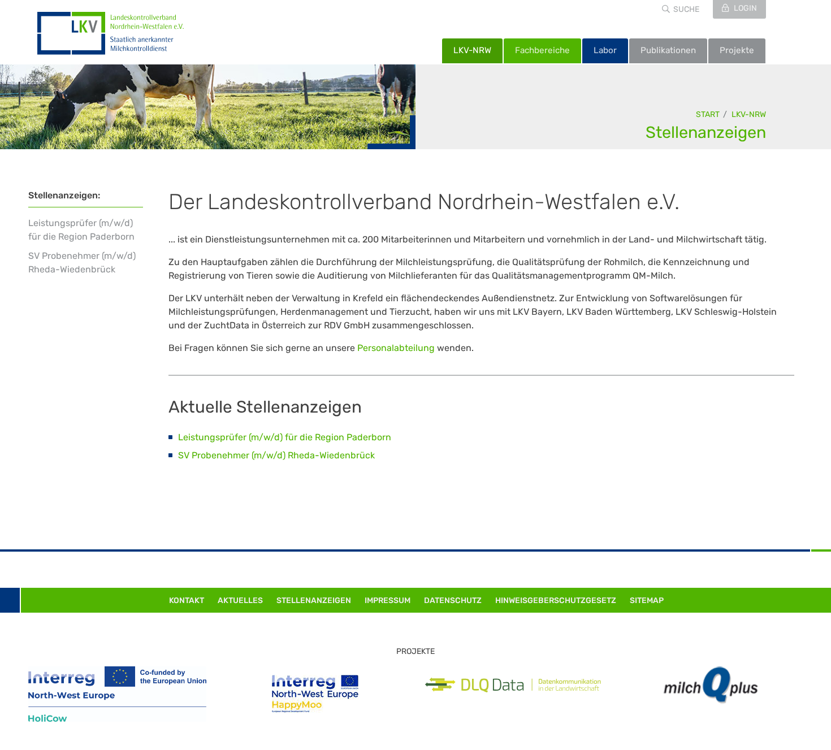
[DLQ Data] (513, 685)
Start (708, 114)
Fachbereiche (542, 50)
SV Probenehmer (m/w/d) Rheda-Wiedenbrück (82, 262)
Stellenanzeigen (706, 132)
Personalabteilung (396, 348)
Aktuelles (240, 600)
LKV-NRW (472, 50)
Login (744, 8)
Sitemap (647, 600)
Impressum (387, 600)
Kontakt (186, 600)
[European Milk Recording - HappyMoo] (315, 694)
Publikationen (668, 50)
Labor (605, 50)
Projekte (737, 50)
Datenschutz (453, 600)
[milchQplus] (710, 685)
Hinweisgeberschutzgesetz (555, 600)
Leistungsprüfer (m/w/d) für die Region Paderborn (81, 230)
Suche (686, 9)
